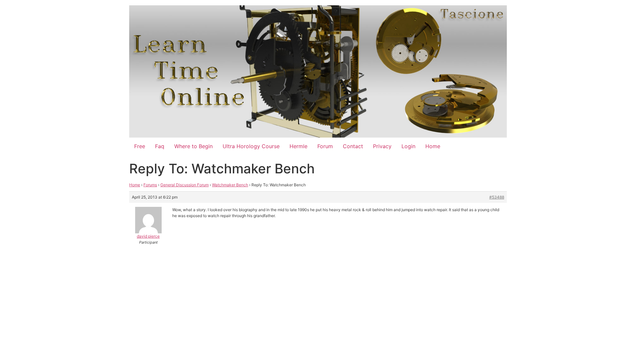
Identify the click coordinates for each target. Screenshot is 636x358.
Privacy (382, 146)
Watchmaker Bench (230, 184)
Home (432, 146)
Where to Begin (193, 146)
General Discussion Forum (184, 184)
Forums (150, 184)
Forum (325, 146)
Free (139, 146)
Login (408, 146)
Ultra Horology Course (251, 146)
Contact (353, 146)
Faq (159, 146)
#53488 (496, 197)
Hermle (298, 146)
